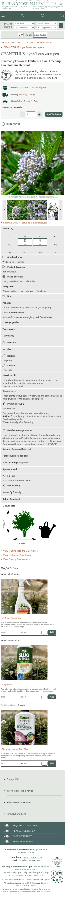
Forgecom (46, 879)
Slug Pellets (7, 684)
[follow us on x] (60, 882)
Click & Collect (17, 101)
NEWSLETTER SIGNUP (24, 830)
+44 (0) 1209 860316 (32, 857)
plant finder (40, 34)
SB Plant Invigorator (12, 618)
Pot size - (15, 87)
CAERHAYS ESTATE (22, 836)
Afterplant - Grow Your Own (15, 749)
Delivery (14, 94)
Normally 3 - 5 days (27, 94)
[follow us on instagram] (60, 875)
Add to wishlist (10, 124)
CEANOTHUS (14, 42)
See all (4, 42)
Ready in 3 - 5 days (31, 101)
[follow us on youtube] (54, 882)
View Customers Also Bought (17, 555)
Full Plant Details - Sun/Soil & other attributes (25, 222)
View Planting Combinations (16, 559)
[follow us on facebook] (54, 875)
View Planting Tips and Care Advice (20, 551)
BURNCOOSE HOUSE (23, 841)
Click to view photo (38, 87)
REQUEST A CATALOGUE (25, 825)
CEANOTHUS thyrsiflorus (39, 42)
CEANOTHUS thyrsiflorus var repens (24, 47)
